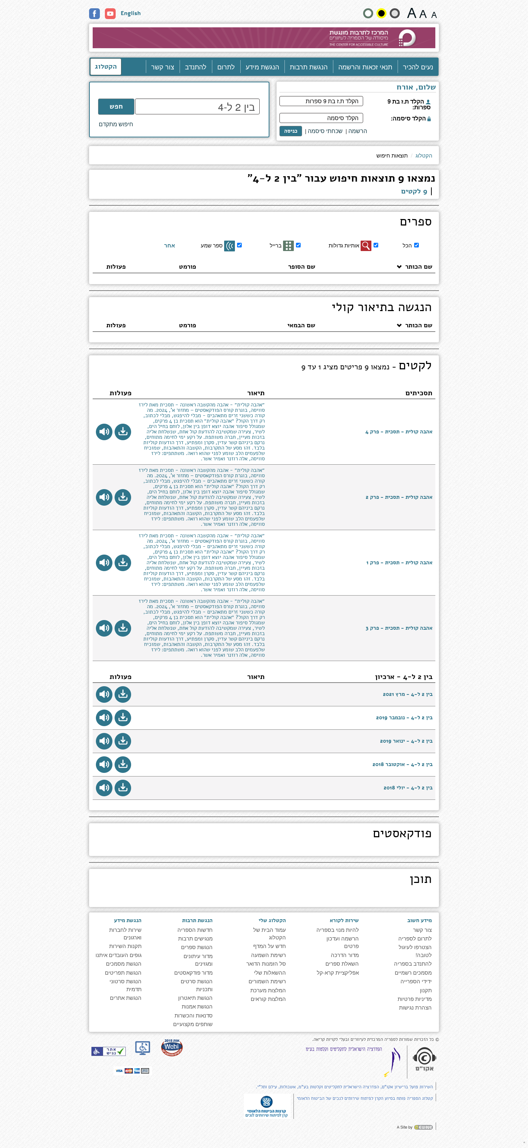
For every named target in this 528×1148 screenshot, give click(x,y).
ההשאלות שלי (270, 972)
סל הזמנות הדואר (266, 963)
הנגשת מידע (262, 66)
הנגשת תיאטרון (195, 997)
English (131, 13)
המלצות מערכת (268, 990)
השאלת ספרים (342, 963)
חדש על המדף (269, 945)
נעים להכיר (418, 66)
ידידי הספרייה (416, 981)
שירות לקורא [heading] (344, 920)
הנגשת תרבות (309, 66)
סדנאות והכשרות (194, 1015)
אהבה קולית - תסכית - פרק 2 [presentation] (399, 497)
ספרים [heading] (416, 222)
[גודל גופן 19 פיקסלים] (423, 13)
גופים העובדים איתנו (119, 954)
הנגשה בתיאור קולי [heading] (382, 308)
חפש (116, 106)
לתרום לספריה (415, 938)
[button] (123, 432)
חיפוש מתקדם (116, 124)
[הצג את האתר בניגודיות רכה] (395, 13)
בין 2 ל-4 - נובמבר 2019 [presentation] (404, 717)
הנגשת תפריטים (123, 972)
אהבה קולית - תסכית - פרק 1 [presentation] (399, 562)
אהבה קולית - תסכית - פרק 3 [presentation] (399, 628)
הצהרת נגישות (415, 1007)
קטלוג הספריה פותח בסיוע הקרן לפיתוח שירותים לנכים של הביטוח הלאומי (365, 1098)
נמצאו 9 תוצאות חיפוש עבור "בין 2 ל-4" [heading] (341, 179)
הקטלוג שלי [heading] (272, 920)
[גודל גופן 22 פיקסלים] (412, 13)
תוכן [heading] (420, 880)
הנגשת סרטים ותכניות (197, 984)
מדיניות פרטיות (415, 998)
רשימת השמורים (267, 981)
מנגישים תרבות (195, 938)
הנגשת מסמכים (124, 963)
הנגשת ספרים (197, 947)
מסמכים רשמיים (413, 972)
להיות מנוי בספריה (337, 929)
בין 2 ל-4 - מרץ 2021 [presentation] (407, 694)
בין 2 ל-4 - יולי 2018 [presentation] (408, 787)
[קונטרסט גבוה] (381, 13)
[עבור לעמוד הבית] (264, 37)
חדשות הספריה (195, 929)
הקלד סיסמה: (409, 117)
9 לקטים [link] (414, 191)
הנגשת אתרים (126, 997)
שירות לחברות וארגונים (125, 933)
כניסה (290, 131)
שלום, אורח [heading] (416, 87)
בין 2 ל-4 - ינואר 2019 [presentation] (406, 740)
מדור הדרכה (345, 954)
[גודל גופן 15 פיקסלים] (434, 13)
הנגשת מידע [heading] (128, 920)
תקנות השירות (125, 945)
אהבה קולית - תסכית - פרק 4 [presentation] (398, 431)
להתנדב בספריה (413, 963)
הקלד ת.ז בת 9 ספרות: (409, 103)
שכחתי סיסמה (325, 131)
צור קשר (162, 66)
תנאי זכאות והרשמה (365, 66)
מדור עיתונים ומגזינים (198, 959)
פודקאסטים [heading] (402, 834)
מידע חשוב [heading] (419, 920)
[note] (267, 1105)
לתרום (226, 66)
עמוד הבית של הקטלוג (269, 933)
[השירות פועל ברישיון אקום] (424, 1060)
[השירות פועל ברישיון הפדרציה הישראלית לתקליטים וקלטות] (354, 1062)
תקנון (426, 990)
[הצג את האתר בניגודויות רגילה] (368, 13)
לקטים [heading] (366, 366)
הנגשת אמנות (197, 1006)
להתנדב (196, 66)
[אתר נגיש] (108, 1051)
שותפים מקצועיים (193, 1024)
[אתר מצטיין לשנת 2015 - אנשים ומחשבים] (171, 1047)
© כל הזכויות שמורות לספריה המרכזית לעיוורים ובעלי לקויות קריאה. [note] (375, 1039)
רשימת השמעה (268, 954)
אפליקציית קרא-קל (338, 972)
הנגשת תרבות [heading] (197, 920)
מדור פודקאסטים (193, 972)
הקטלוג (106, 66)
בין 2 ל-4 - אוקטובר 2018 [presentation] (402, 764)
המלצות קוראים (268, 998)
